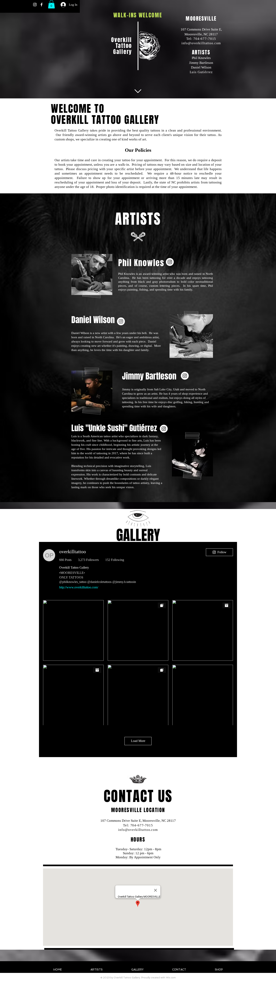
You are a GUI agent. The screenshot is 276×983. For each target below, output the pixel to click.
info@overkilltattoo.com (201, 43)
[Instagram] (170, 262)
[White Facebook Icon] (41, 4)
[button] (51, 4)
